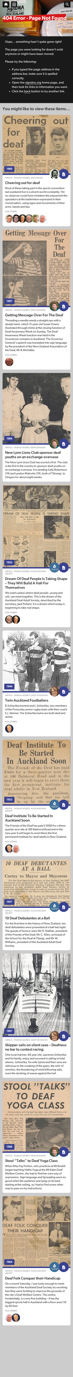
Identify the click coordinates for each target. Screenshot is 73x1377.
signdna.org (33, 82)
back (27, 91)
